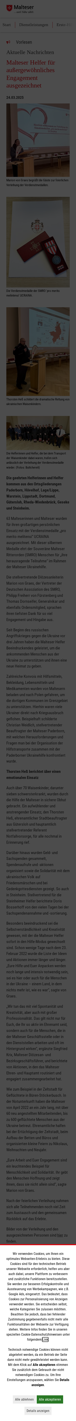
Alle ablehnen (25, 1399)
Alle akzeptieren (51, 1399)
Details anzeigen (39, 1411)
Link (45, 1340)
